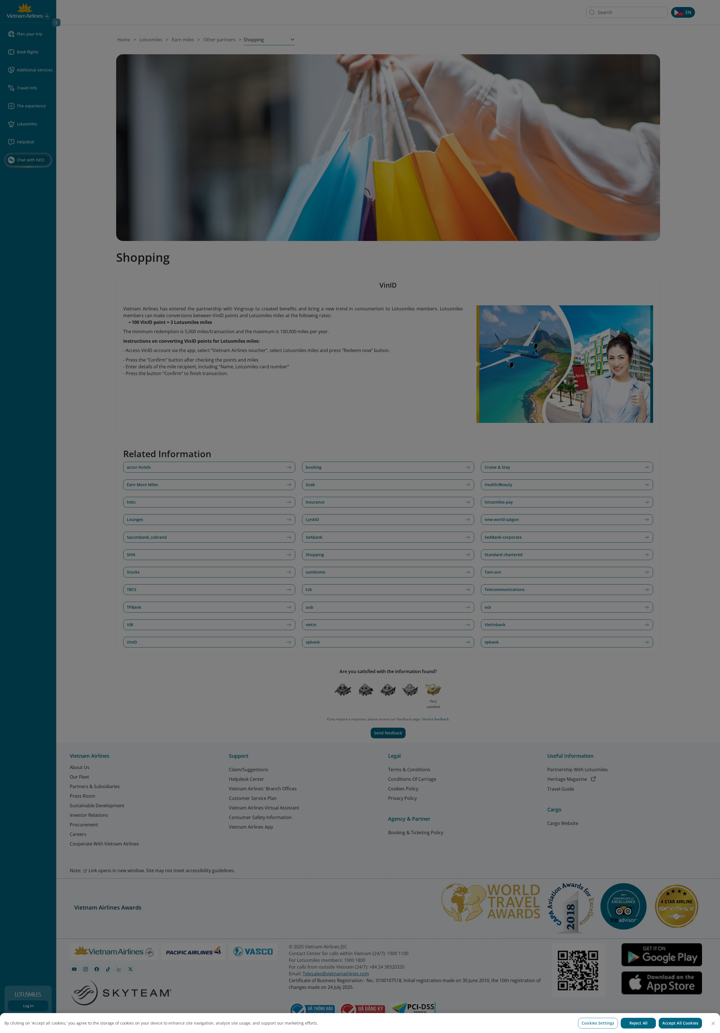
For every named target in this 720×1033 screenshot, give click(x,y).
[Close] (713, 1023)
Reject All (638, 1023)
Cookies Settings (598, 1023)
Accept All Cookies (680, 1023)
